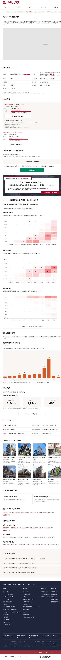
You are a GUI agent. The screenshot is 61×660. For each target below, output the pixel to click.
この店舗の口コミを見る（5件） (12, 120)
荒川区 (4, 515)
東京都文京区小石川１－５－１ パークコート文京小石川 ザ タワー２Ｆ (21, 111)
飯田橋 (4, 544)
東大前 (12, 544)
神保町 (26, 537)
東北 (24, 584)
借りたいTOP (44, 591)
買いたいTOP (6, 591)
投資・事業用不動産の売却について (31, 606)
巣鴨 (34, 537)
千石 (19, 537)
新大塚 (23, 527)
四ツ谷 (37, 544)
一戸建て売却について (28, 601)
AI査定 (24, 596)
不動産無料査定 (26, 594)
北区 (49, 512)
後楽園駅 (53, 72)
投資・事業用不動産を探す (9, 606)
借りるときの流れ (45, 594)
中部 (14, 584)
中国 (29, 584)
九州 (34, 584)
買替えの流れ (6, 619)
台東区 (31, 512)
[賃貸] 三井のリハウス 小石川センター (12, 132)
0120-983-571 (16, 144)
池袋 (40, 527)
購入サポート (6, 614)
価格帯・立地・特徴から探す (9, 609)
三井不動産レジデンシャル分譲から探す (12, 612)
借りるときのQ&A (45, 596)
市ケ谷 (20, 544)
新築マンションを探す (8, 596)
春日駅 (47, 74)
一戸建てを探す (6, 599)
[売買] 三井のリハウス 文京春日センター (14, 104)
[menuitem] (9, 7)
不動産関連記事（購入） (8, 622)
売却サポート (26, 609)
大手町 (41, 537)
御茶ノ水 (32, 527)
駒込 (45, 544)
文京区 (15, 74)
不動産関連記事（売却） (28, 617)
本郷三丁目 (14, 527)
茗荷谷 (4, 527)
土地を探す (5, 604)
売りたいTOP (26, 591)
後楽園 (4, 530)
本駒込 (29, 544)
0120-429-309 (19, 116)
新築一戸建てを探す (7, 601)
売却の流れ (25, 612)
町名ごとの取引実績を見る (32, 414)
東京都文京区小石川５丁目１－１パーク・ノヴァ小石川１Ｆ (18, 139)
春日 (49, 537)
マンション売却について (28, 599)
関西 (9, 584)
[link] (9, 454)
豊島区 (40, 512)
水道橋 (11, 537)
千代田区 (5, 512)
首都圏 (4, 584)
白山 (4, 537)
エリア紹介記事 (6, 624)
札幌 (19, 584)
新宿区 (14, 512)
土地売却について (27, 604)
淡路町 (48, 527)
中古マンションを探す (8, 594)
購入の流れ (5, 617)
